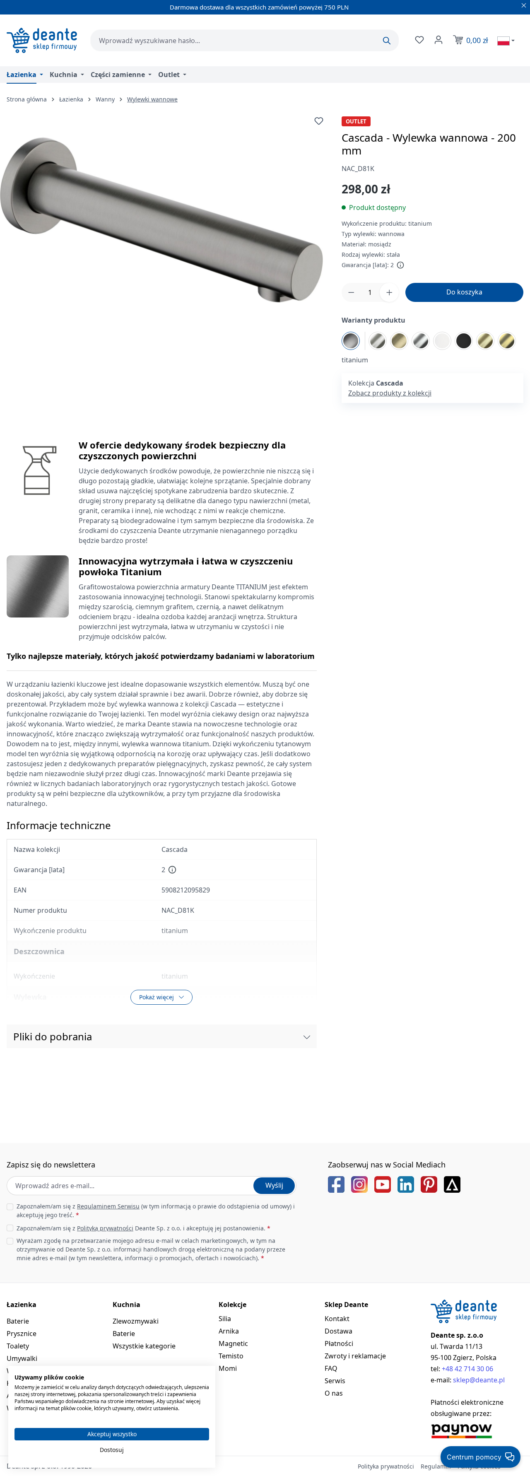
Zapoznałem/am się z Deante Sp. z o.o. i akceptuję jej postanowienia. (143, 1228)
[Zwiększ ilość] (389, 292)
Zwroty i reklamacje (355, 1355)
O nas (334, 1393)
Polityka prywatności (386, 1466)
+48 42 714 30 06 (467, 1368)
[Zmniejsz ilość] (351, 292)
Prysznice (21, 1333)
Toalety (18, 1346)
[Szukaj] (386, 40)
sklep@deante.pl (479, 1379)
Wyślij (274, 1185)
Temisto (231, 1355)
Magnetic (233, 1343)
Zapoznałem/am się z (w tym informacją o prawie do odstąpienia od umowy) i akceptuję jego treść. (156, 1210)
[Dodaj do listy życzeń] (318, 120)
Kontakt (337, 1318)
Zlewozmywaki (136, 1321)
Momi (228, 1368)
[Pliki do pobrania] (307, 1036)
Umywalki (22, 1358)
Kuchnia (126, 1304)
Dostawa (338, 1331)
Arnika (229, 1331)
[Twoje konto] (437, 39)
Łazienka (21, 1304)
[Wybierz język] (506, 40)
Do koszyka (464, 292)
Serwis (335, 1380)
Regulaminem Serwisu (108, 1206)
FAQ (331, 1368)
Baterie (18, 1321)
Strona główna (27, 99)
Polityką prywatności (105, 1228)
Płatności (339, 1343)
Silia (225, 1318)
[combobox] (244, 40)
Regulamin (436, 1466)
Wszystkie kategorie (144, 1346)
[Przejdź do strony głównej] (42, 40)
